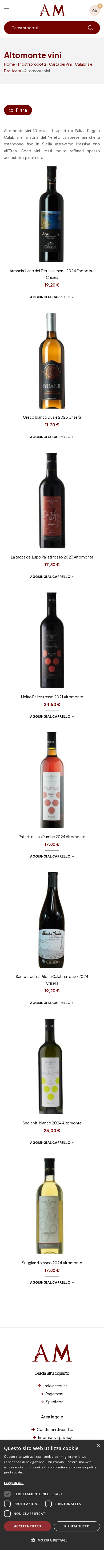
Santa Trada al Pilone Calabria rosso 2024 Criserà (52, 979)
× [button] (98, 1446)
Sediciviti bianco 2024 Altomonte (52, 1122)
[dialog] (52, 1495)
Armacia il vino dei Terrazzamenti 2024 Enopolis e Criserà (52, 274)
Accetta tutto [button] (27, 1526)
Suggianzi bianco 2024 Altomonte (52, 1262)
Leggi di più (14, 1483)
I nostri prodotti (32, 64)
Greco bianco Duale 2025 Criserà (52, 417)
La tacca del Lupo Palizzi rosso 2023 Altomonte (52, 557)
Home (9, 64)
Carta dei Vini (60, 64)
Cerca (90, 27)
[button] (52, 1540)
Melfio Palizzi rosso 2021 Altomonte (52, 696)
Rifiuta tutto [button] (77, 1526)
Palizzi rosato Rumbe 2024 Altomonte (52, 836)
